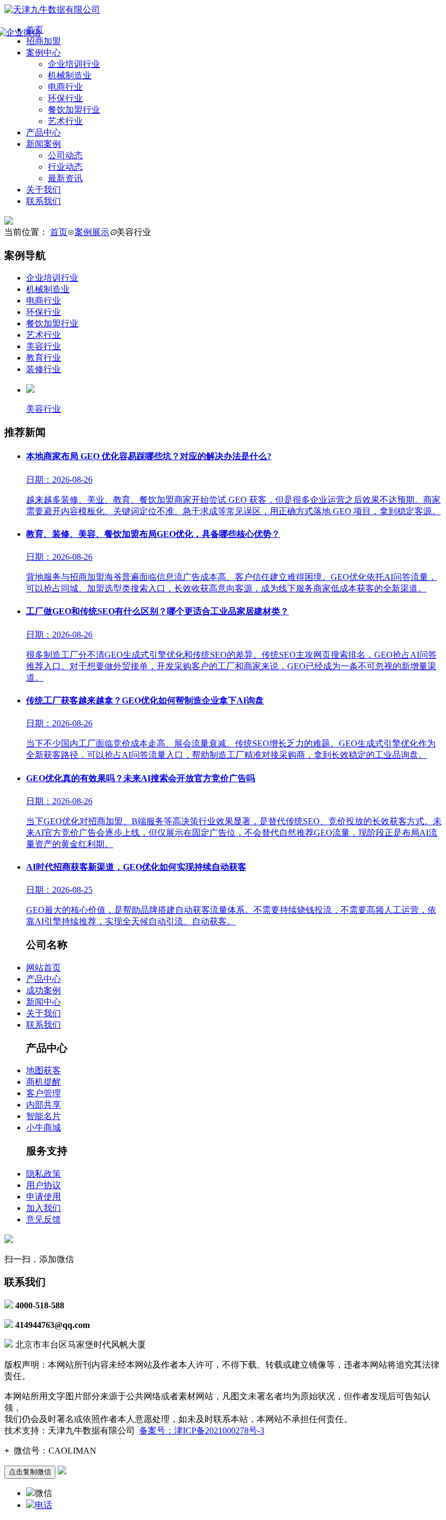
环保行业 (65, 98)
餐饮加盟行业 (74, 109)
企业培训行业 (74, 64)
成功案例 (43, 990)
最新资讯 (65, 178)
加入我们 (43, 1208)
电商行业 (65, 86)
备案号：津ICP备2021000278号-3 (201, 1430)
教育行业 (43, 357)
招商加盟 (43, 41)
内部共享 (43, 1104)
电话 (43, 1505)
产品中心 (43, 132)
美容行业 (43, 346)
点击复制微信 (30, 1472)
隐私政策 (43, 1173)
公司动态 (65, 155)
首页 (58, 232)
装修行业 (43, 369)
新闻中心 (43, 1001)
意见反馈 (43, 1219)
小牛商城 (43, 1127)
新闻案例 (43, 144)
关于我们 (43, 189)
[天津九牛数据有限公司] (52, 9)
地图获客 (43, 1070)
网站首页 (43, 967)
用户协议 (43, 1185)
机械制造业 (69, 75)
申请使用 (43, 1196)
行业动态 (65, 166)
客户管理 (43, 1093)
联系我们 (43, 201)
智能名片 (43, 1116)
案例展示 (92, 232)
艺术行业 (65, 121)
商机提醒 (43, 1081)
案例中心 (43, 52)
